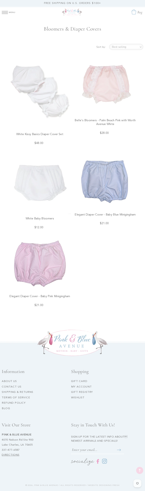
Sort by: (101, 47)
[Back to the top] (139, 470)
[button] (5, 11)
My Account (81, 387)
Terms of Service (16, 397)
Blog (6, 408)
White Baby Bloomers (40, 218)
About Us (9, 381)
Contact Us (11, 387)
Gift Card (79, 381)
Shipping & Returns (17, 392)
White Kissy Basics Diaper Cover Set (39, 134)
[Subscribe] (118, 449)
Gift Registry (82, 392)
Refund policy (14, 403)
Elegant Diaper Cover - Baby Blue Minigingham (105, 214)
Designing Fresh (109, 485)
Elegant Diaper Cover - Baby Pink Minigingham (39, 296)
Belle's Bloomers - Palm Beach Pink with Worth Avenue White (105, 122)
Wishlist (78, 397)
